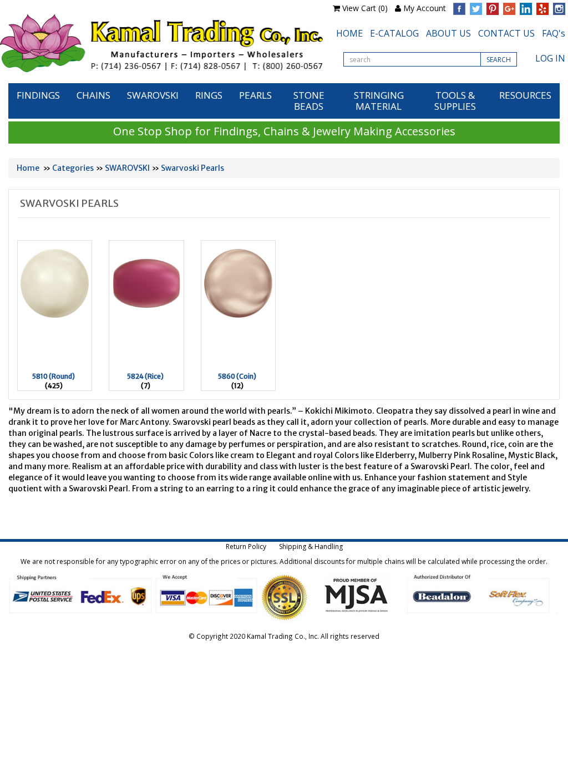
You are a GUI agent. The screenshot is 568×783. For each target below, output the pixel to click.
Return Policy (246, 546)
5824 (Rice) (145, 376)
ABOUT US (448, 33)
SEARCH (498, 59)
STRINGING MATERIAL (379, 101)
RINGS (208, 95)
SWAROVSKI (153, 95)
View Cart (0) (365, 8)
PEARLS (255, 95)
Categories (73, 168)
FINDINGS (38, 95)
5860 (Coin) (237, 376)
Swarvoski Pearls (192, 168)
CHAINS (93, 95)
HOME (349, 33)
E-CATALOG (394, 33)
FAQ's (553, 33)
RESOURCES (525, 95)
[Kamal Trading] (161, 43)
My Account (424, 8)
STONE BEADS (308, 101)
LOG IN (550, 58)
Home (28, 168)
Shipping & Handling (311, 546)
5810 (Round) (53, 376)
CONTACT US (506, 33)
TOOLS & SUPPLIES (455, 101)
